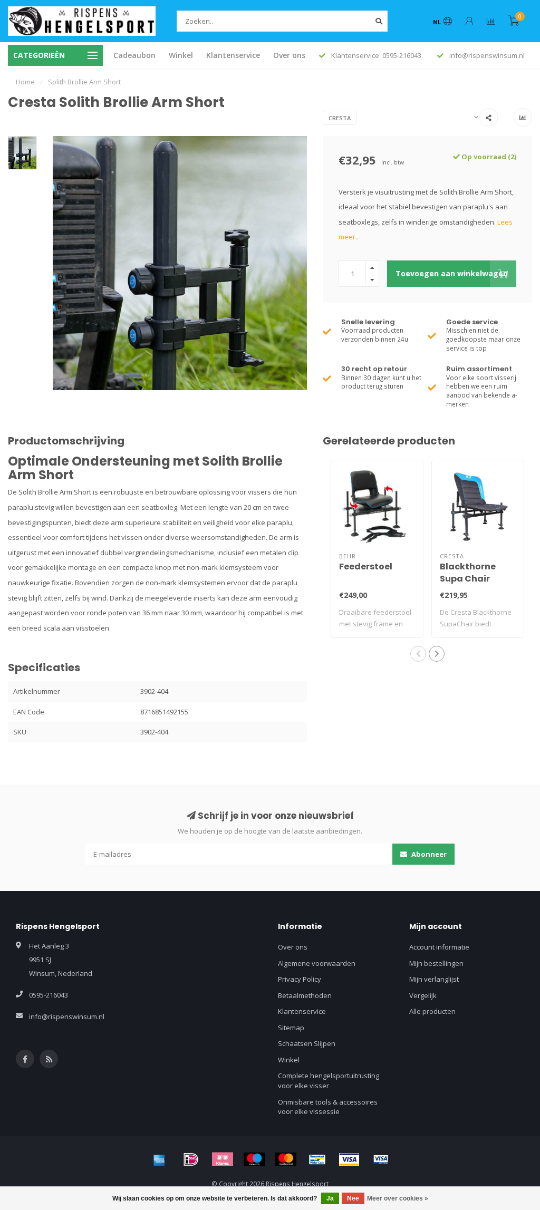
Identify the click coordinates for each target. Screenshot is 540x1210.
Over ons (289, 55)
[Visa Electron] (381, 1159)
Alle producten (432, 1011)
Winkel (181, 55)
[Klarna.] (222, 1159)
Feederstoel (365, 566)
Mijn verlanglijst (434, 979)
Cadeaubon (134, 55)
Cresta (340, 118)
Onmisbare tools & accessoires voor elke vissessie (328, 1107)
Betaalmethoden (305, 995)
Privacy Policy (299, 979)
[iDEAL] (191, 1159)
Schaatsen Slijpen (306, 1043)
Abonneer (428, 854)
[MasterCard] (286, 1159)
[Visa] (349, 1159)
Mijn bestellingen (436, 963)
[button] (418, 654)
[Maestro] (254, 1159)
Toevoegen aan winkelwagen (452, 273)
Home (25, 81)
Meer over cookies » (397, 1198)
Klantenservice (233, 55)
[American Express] (159, 1159)
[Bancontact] (317, 1159)
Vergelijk (423, 995)
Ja (330, 1198)
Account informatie (439, 947)
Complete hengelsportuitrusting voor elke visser (328, 1080)
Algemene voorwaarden (316, 963)
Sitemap (291, 1027)
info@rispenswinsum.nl (66, 1016)
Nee (353, 1198)
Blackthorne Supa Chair (468, 572)
